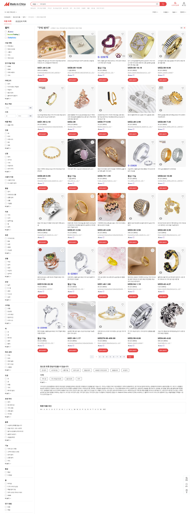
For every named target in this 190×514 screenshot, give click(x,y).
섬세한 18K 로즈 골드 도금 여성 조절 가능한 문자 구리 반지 (81, 332)
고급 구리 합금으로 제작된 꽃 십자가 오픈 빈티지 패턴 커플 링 (171, 332)
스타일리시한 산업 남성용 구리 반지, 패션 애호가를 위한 (171, 62)
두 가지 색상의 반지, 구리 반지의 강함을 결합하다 (141, 332)
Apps (174, 12)
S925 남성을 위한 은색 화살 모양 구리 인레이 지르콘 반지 (171, 116)
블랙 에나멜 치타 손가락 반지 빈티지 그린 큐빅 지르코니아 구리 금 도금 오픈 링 (171, 278)
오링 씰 (93, 8)
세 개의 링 (54, 370)
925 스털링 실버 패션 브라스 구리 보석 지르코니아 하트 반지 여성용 (112, 62)
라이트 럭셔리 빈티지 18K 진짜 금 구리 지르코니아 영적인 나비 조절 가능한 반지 (172, 224)
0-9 (41, 409)
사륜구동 (65, 370)
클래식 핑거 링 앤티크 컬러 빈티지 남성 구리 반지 (141, 224)
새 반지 (125, 370)
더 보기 (42, 382)
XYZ (104, 409)
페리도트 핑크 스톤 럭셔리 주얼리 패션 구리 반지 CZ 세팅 (51, 278)
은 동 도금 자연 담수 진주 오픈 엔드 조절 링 (81, 61)
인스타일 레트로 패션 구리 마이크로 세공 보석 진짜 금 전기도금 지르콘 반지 (52, 116)
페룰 (88, 8)
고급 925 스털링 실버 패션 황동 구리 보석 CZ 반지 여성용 (141, 170)
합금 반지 (87, 370)
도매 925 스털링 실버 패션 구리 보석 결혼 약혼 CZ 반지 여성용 (81, 278)
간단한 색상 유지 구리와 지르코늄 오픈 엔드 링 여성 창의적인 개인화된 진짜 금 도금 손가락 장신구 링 (111, 117)
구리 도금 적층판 (41, 8)
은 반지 (44, 370)
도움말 (165, 12)
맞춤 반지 (115, 370)
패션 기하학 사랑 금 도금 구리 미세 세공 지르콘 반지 (51, 170)
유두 (71, 8)
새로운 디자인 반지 (101, 370)
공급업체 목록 (21, 21)
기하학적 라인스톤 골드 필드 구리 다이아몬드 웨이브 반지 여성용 (111, 224)
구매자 (154, 12)
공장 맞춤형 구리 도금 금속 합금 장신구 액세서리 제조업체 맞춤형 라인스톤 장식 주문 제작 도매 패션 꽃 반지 (82, 117)
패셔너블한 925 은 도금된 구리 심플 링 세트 (141, 115)
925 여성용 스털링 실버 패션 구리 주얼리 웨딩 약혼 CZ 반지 (52, 332)
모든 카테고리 (11, 12)
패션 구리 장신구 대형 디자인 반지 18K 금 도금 (51, 224)
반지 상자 (76, 370)
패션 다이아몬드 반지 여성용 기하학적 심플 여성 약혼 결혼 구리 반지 (112, 170)
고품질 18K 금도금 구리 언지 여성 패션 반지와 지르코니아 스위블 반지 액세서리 (52, 62)
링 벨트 (84, 8)
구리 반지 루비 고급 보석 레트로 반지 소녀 (80, 169)
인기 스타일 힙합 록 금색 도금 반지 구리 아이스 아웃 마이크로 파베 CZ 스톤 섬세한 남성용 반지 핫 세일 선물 (141, 63)
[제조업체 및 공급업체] (15, 4)
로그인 (184, 5)
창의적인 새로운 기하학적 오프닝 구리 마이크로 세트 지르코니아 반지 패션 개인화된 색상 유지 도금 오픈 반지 (142, 279)
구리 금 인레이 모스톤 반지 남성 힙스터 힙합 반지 (111, 278)
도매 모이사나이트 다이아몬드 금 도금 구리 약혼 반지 (112, 332)
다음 (129, 357)
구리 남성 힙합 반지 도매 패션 (167, 169)
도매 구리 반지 (100, 8)
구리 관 (49, 8)
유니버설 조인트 (57, 8)
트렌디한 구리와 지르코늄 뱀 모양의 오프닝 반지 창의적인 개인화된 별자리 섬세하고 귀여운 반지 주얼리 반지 (82, 225)
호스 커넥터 (77, 8)
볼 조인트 (65, 8)
